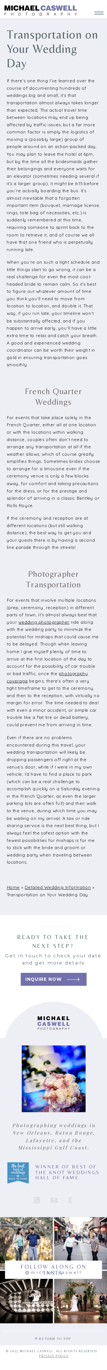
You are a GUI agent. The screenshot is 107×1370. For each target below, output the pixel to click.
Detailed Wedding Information (58, 887)
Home (13, 887)
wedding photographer (43, 622)
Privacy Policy (53, 1355)
